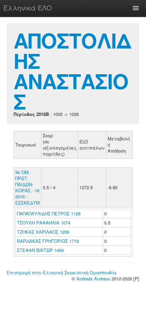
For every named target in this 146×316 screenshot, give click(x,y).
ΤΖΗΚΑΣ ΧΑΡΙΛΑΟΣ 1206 (43, 232)
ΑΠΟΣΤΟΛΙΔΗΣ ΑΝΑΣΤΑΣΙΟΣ (72, 70)
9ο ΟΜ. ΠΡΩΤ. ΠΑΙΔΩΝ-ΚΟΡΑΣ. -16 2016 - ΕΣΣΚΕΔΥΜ (27, 187)
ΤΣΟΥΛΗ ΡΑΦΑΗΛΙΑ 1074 (43, 222)
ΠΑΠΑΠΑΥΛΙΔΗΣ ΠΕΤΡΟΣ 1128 (48, 213)
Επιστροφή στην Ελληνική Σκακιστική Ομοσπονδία (61, 272)
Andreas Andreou (93, 278)
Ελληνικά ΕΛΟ (27, 8)
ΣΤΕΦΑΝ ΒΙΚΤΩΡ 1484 (40, 250)
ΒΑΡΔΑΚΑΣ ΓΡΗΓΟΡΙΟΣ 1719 (48, 241)
